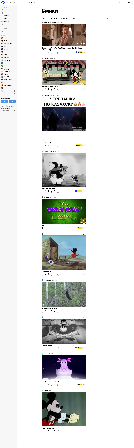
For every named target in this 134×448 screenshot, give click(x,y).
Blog (6, 105)
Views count (64, 18)
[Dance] (8, 82)
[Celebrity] (8, 74)
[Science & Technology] (8, 68)
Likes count (53, 18)
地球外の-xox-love (48, 151)
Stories (5, 18)
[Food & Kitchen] (8, 71)
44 (84, 191)
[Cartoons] (8, 54)
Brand (12, 105)
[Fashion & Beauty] (8, 79)
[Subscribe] (14, 91)
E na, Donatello (47, 143)
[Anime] (8, 90)
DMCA (13, 106)
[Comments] (48, 52)
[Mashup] (8, 46)
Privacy (6, 106)
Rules (10, 106)
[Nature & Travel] (8, 77)
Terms (2, 106)
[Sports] (8, 65)
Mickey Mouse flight (49, 188)
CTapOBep (46, 58)
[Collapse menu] (17, 446)
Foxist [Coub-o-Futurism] (50, 22)
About (2, 105)
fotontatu (46, 317)
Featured (6, 13)
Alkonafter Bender (48, 95)
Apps (9, 105)
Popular (5, 10)
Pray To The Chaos (48, 233)
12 (84, 89)
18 (84, 347)
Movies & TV (79, 145)
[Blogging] (8, 40)
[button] (107, 18)
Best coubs (6, 15)
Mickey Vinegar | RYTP (50, 86)
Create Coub (33, 2)
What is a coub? (7, 24)
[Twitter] (4, 101)
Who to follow (7, 21)
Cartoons (80, 52)
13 (84, 227)
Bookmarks (6, 31)
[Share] (83, 22)
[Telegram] (12, 101)
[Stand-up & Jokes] (8, 43)
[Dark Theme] (119, 2)
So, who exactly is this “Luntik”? (53, 382)
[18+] (14, 93)
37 (84, 145)
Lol (43, 225)
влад (45, 353)
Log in (129, 2)
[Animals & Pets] (8, 38)
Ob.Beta (46, 390)
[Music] (8, 63)
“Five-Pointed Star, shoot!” (51, 308)
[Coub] (3, 2)
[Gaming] (8, 52)
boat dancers (46, 272)
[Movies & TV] (8, 49)
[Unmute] (43, 83)
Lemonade (46, 197)
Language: (5, 108)
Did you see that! (47, 280)
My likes (5, 28)
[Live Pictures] (8, 60)
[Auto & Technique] (8, 85)
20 (84, 384)
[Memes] (8, 88)
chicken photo (47, 345)
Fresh (74, 18)
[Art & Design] (8, 57)
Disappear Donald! (48, 428)
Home (5, 7)
